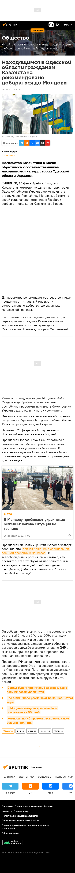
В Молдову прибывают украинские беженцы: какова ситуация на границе (34, 524)
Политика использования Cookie (20, 820)
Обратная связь (10, 833)
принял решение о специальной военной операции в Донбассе (36, 551)
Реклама (48, 806)
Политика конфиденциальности (20, 815)
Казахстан (45, 731)
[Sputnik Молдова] (10, 26)
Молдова (58, 731)
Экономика (26, 776)
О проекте (7, 806)
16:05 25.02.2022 (11, 89)
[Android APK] (12, 843)
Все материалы (8, 155)
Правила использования (28, 806)
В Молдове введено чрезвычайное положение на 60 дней (32, 710)
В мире (20, 731)
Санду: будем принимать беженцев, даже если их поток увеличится (37, 690)
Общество (8, 731)
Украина (32, 731)
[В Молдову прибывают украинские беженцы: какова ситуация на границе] (37, 488)
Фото (8, 514)
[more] (69, 535)
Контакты (7, 811)
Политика (8, 776)
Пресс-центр (21, 811)
